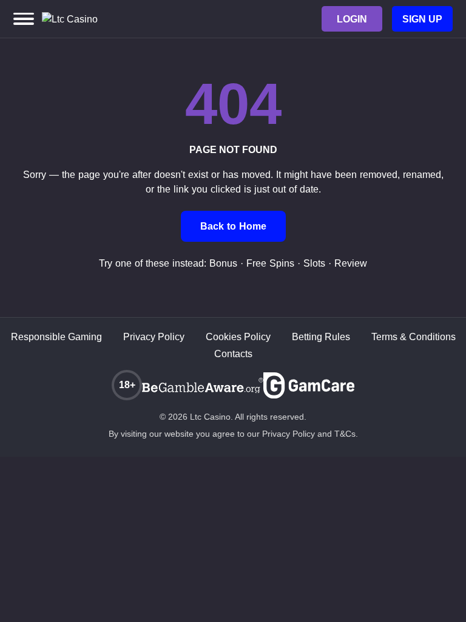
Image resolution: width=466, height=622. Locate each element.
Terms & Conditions (413, 337)
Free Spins (270, 263)
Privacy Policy (153, 337)
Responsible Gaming (56, 337)
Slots (314, 263)
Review (350, 263)
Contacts (233, 354)
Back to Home (233, 226)
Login (352, 19)
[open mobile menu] (23, 19)
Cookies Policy (238, 337)
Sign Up (422, 19)
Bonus (223, 263)
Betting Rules (321, 337)
